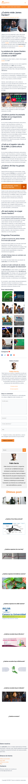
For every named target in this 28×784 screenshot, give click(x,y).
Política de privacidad (5, 758)
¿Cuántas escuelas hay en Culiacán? (14, 688)
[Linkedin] (11, 355)
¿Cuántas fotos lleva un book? (14, 519)
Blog (1, 763)
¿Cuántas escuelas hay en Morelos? (14, 634)
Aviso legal (2, 760)
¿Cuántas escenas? (14, 716)
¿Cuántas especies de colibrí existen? (14, 603)
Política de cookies (4, 762)
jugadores (21, 46)
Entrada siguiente (14, 388)
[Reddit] (14, 355)
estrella (3, 60)
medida (7, 42)
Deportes (3, 6)
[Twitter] (5, 355)
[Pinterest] (8, 355)
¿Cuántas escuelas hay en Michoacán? (14, 661)
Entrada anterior (14, 386)
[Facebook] (2, 355)
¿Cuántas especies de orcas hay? (14, 549)
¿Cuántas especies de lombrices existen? (14, 574)
